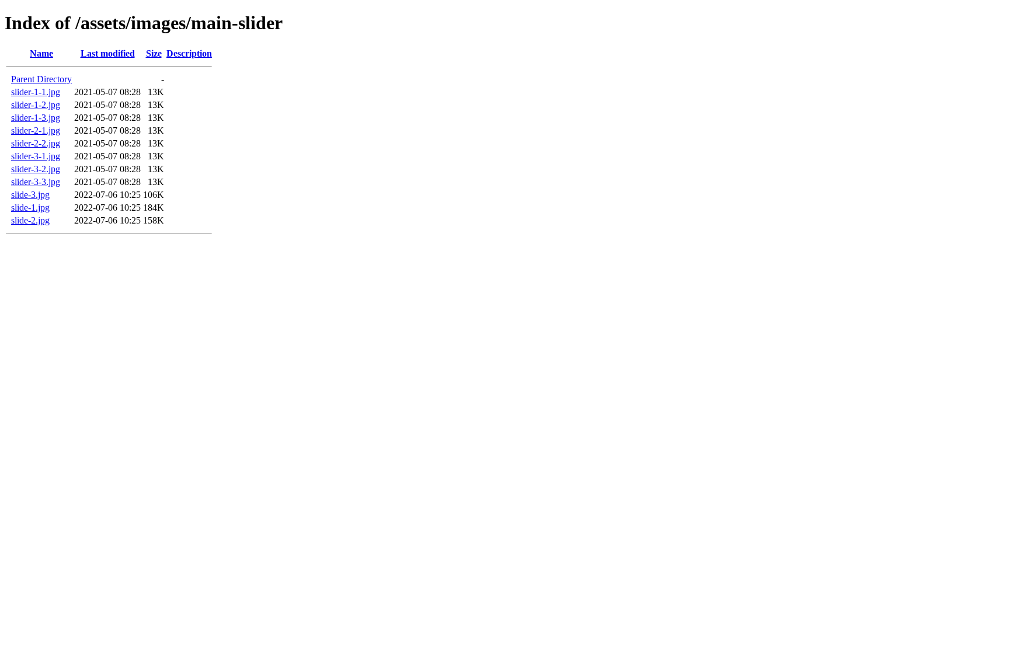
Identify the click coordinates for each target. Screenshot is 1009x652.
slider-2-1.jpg (35, 130)
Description (189, 53)
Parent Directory (41, 79)
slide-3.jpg (30, 195)
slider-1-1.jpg (35, 92)
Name (41, 53)
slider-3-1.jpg (35, 156)
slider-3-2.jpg (35, 169)
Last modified (108, 53)
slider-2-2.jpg (35, 143)
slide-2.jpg (30, 220)
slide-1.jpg (30, 207)
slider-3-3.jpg (35, 182)
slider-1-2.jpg (35, 105)
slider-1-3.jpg (35, 118)
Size (154, 53)
